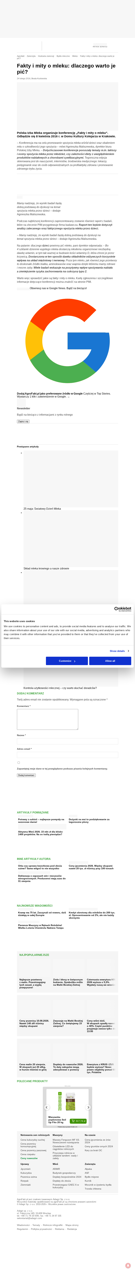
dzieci (45, 245)
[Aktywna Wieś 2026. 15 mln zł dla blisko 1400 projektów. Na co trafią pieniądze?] (42, 828)
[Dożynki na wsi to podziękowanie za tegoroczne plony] (73, 815)
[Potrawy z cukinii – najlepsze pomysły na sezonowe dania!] (25, 815)
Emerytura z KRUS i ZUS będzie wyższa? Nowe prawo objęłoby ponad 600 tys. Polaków (102, 1068)
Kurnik (88, 1180)
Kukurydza (26, 1173)
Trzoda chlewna (93, 1188)
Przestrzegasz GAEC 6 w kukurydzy (66, 1186)
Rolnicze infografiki (53, 1225)
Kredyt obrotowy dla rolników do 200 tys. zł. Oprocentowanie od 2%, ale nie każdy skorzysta (92, 915)
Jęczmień (25, 1169)
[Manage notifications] (128, 1265)
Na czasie (90, 1135)
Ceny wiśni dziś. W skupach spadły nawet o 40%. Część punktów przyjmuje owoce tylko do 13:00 (101, 1026)
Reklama (59, 1229)
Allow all (110, 660)
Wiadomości (23, 1225)
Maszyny (58, 1135)
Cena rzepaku (28, 1154)
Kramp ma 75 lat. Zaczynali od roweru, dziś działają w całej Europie (42, 913)
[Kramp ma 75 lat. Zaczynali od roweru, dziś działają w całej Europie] (25, 908)
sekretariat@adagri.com (29, 1218)
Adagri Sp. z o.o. (61, 1199)
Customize (65, 660)
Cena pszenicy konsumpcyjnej (28, 1145)
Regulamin (22, 1229)
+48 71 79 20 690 (30, 1216)
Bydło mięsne (92, 1177)
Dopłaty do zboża (62, 1180)
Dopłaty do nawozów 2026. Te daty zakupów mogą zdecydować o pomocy (68, 1067)
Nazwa (21, 735)
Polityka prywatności (41, 1229)
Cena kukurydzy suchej (33, 1139)
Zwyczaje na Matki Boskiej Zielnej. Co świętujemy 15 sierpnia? (68, 1023)
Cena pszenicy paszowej (33, 1150)
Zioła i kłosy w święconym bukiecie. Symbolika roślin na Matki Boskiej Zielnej (68, 982)
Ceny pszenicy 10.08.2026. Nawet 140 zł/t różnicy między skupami (34, 1023)
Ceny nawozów (29, 1158)
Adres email (24, 749)
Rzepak (24, 1180)
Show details (117, 651)
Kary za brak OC (93, 1150)
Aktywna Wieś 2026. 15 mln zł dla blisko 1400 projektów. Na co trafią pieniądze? (40, 833)
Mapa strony (72, 1225)
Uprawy (25, 1164)
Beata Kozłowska (39, 78)
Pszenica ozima (29, 1177)
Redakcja (72, 1229)
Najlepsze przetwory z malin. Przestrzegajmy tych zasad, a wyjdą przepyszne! (32, 983)
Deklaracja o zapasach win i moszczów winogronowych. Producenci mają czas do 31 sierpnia (42, 878)
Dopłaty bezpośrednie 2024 (67, 1177)
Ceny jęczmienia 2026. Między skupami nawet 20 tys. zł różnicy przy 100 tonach (91, 867)
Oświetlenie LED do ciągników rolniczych (63, 1147)
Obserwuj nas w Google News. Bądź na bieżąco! (58, 288)
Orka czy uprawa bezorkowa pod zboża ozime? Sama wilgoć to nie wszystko (40, 867)
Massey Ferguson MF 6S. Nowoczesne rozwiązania (66, 1141)
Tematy (36, 1225)
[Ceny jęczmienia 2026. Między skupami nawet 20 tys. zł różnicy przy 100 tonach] (78, 861)
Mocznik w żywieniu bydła (98, 1184)
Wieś (55, 1164)
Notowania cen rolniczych (35, 1135)
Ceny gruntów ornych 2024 (99, 1146)
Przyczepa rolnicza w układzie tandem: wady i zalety (65, 1156)
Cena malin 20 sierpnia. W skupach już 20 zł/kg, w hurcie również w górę (33, 1067)
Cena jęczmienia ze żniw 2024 (97, 1141)
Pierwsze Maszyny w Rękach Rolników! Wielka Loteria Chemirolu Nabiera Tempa (41, 926)
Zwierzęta (90, 1164)
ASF (87, 1173)
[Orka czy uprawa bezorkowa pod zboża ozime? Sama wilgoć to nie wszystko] (29, 861)
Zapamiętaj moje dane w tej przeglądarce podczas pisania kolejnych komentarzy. (62, 768)
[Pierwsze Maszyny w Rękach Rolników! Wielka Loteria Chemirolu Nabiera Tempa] (29, 921)
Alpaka (88, 1169)
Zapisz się (23, 421)
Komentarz (23, 706)
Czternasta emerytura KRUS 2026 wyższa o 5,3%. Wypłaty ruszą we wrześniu (102, 982)
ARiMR (56, 1169)
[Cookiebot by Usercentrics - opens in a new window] (116, 609)
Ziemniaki (26, 1184)
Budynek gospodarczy (64, 1173)
